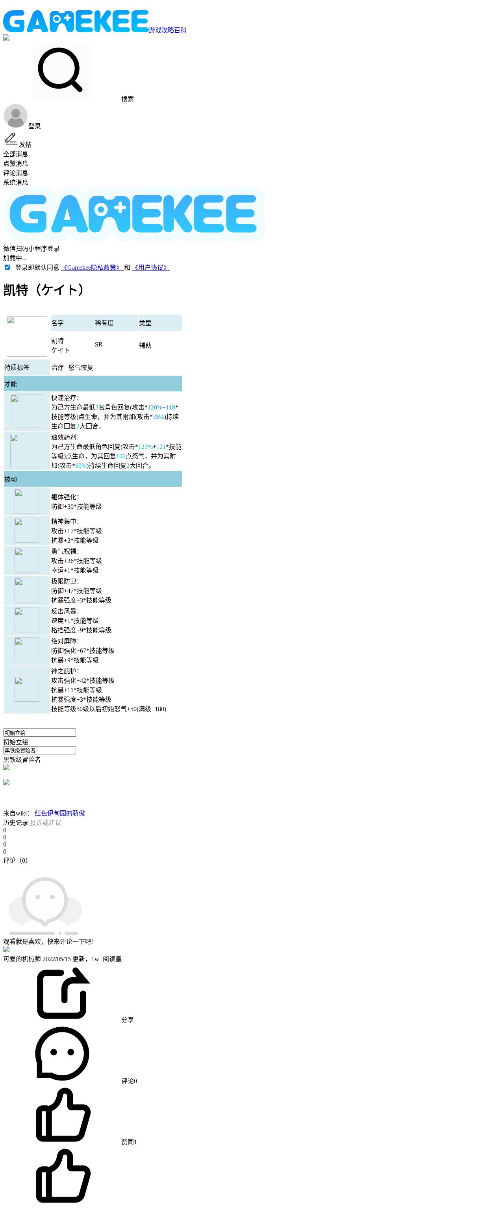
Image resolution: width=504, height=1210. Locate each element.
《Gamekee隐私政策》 (92, 267)
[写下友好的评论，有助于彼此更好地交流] (182, 868)
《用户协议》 (151, 267)
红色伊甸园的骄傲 (59, 813)
